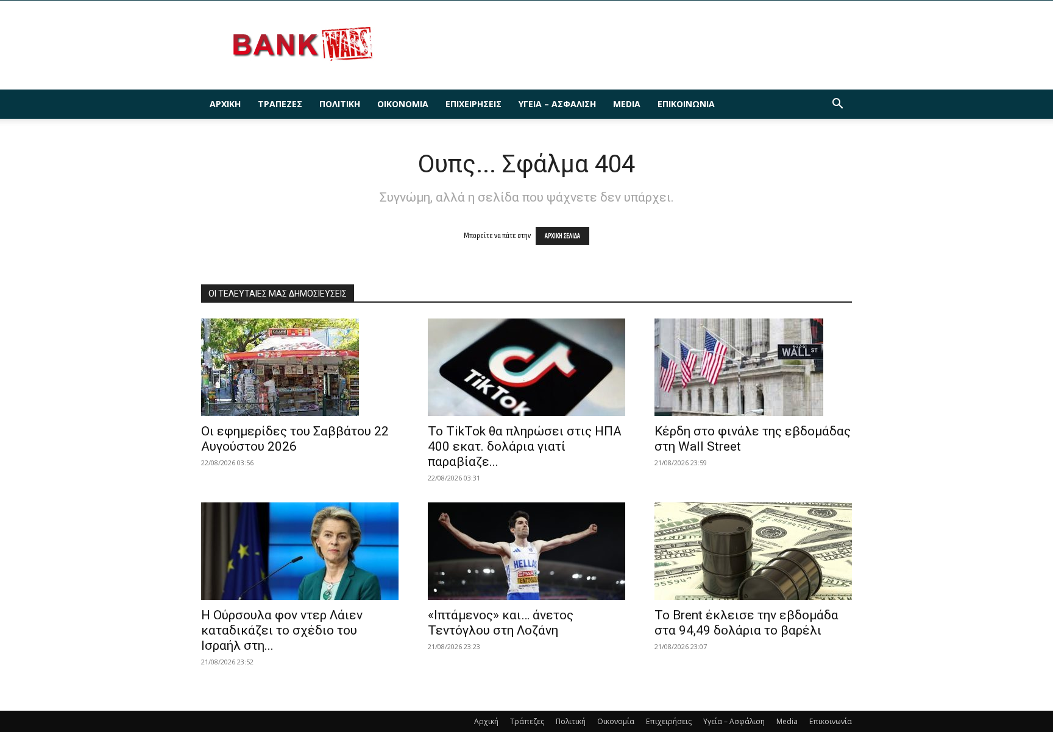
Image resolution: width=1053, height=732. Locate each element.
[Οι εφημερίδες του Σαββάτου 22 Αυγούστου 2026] (300, 367)
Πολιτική (339, 104)
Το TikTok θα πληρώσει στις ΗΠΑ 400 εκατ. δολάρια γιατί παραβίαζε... (525, 446)
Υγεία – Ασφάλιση (557, 104)
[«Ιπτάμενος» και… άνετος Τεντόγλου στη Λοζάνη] (526, 551)
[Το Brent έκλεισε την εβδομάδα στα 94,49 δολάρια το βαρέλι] (753, 551)
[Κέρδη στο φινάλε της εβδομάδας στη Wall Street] (753, 367)
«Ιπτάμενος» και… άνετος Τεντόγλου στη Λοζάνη (500, 623)
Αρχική (225, 104)
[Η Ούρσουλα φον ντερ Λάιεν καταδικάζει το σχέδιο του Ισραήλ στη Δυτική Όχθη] (300, 551)
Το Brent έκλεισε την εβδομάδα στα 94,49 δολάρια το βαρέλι (746, 623)
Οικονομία (402, 104)
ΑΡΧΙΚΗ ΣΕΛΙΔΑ (562, 236)
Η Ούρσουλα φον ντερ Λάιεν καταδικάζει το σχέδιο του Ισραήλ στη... (282, 630)
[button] (837, 105)
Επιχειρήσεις (473, 104)
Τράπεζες (280, 104)
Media (626, 104)
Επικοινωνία (686, 104)
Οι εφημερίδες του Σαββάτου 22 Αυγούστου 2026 (295, 439)
